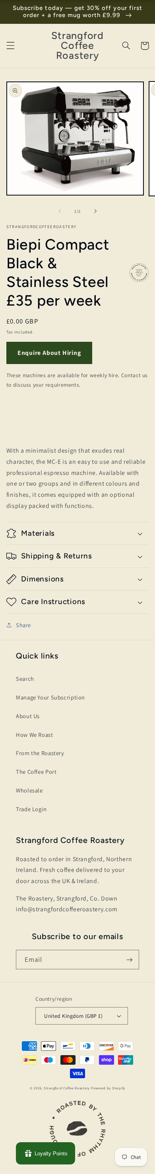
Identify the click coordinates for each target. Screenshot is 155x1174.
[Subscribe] (129, 959)
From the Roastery (40, 753)
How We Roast (34, 734)
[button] (10, 46)
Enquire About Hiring (49, 353)
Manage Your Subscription (50, 697)
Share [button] (23, 625)
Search (25, 678)
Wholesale (29, 790)
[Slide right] (95, 211)
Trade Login (31, 809)
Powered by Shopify (108, 1088)
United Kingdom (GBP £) (73, 1015)
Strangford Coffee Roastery (67, 1088)
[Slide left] (59, 211)
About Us (28, 716)
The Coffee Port (36, 771)
